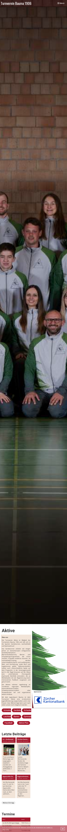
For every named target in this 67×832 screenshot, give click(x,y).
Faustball (8, 723)
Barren (16, 716)
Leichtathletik (9, 716)
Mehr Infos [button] (5, 829)
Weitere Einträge (8, 803)
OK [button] (63, 828)
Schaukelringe (30, 710)
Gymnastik (28, 716)
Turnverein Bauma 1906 (16, 3)
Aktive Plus (23, 723)
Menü (61, 3)
